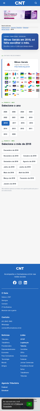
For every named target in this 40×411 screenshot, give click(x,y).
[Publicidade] (20, 14)
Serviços (5, 300)
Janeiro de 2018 (10, 184)
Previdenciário (7, 346)
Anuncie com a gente (9, 310)
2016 (22, 123)
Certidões (23, 349)
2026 (5, 112)
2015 (31, 123)
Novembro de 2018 (11, 156)
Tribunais (23, 376)
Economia (5, 352)
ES (25, 78)
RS (10, 90)
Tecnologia (5, 359)
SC (33, 90)
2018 (5, 123)
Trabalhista (5, 342)
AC (10, 74)
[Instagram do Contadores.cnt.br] (20, 284)
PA (33, 82)
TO (18, 94)
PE (18, 86)
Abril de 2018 (24, 172)
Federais (23, 359)
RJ (33, 86)
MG (25, 82)
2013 (13, 128)
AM (33, 74)
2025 (13, 112)
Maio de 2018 (9, 172)
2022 (5, 117)
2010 (5, 134)
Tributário (5, 339)
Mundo (4, 362)
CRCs (22, 352)
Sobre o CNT (6, 297)
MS (18, 82)
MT (10, 82)
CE (10, 78)
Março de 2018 (9, 178)
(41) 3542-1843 (7, 321)
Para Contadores (8, 356)
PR (10, 86)
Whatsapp (5, 324)
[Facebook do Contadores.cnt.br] (15, 284)
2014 (5, 128)
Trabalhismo (24, 372)
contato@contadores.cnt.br (11, 328)
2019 (30, 117)
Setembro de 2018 (11, 161)
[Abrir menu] (4, 3)
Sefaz (22, 369)
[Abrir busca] (35, 3)
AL (18, 74)
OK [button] (29, 404)
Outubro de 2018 (29, 156)
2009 (13, 134)
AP (25, 74)
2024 (22, 112)
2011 (30, 128)
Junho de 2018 (25, 167)
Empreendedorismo (8, 349)
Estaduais (23, 356)
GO (33, 78)
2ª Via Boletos (7, 307)
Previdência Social (26, 366)
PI (25, 86)
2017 (14, 123)
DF (18, 78)
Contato (5, 304)
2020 (22, 117)
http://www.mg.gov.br (22, 67)
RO (18, 90)
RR (25, 90)
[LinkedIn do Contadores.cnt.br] (25, 284)
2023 (30, 112)
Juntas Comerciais (26, 362)
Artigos (4, 366)
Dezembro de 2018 (11, 150)
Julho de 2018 (9, 167)
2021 (13, 117)
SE (10, 94)
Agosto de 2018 (29, 161)
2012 (22, 128)
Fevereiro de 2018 (27, 178)
